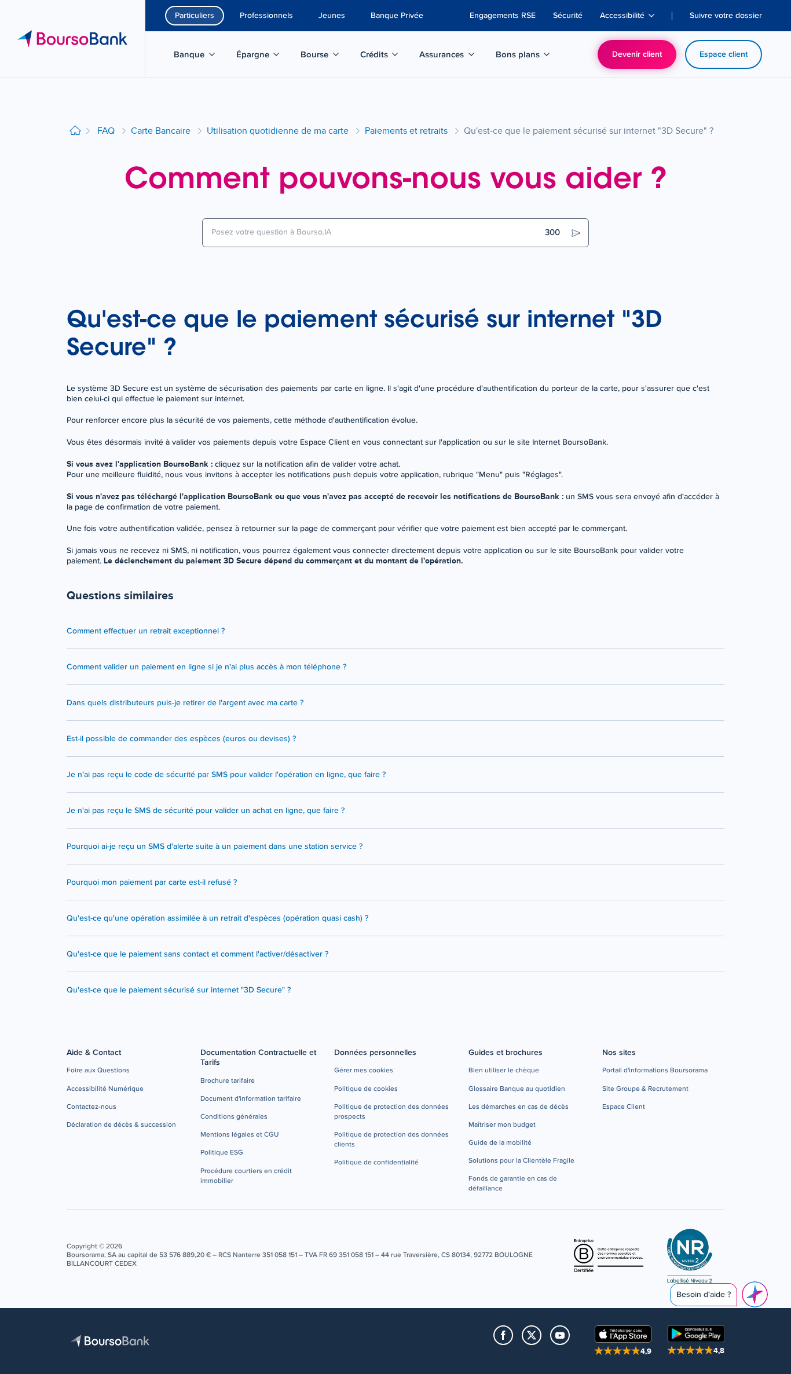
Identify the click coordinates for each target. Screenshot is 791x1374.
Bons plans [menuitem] (524, 56)
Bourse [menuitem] (325, 56)
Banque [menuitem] (200, 56)
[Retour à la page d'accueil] (75, 131)
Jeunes (331, 16)
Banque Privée (397, 16)
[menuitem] (503, 16)
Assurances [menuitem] (448, 56)
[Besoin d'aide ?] (755, 1294)
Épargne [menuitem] (264, 56)
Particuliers (194, 16)
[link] (98, 1071)
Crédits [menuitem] (385, 56)
